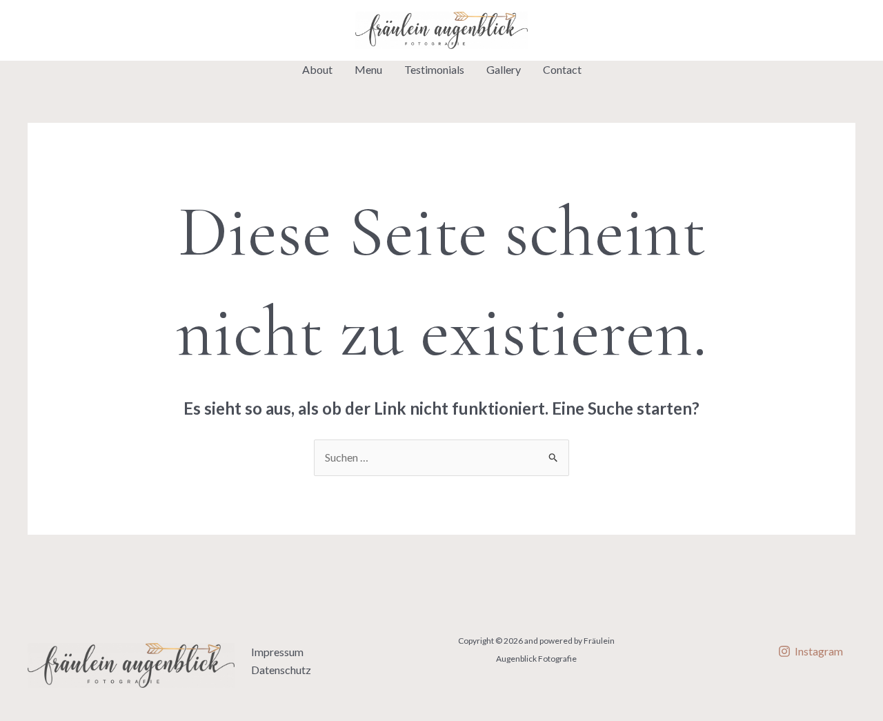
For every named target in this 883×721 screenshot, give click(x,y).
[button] (758, 30)
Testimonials (434, 69)
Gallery (503, 69)
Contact (562, 69)
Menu (368, 69)
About (317, 69)
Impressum (277, 651)
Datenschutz (281, 669)
